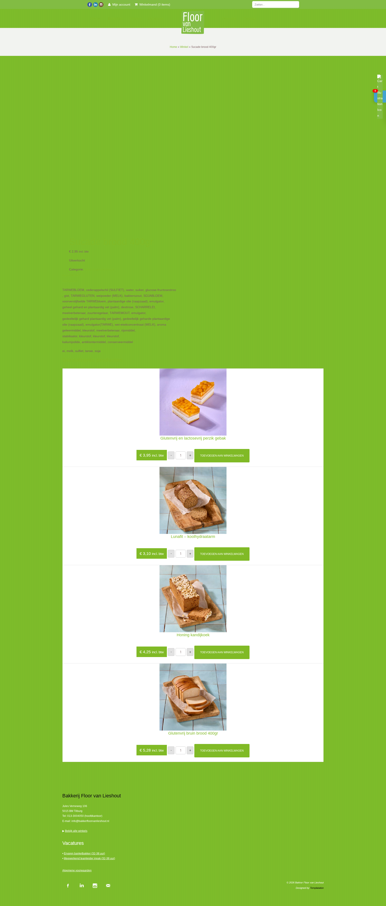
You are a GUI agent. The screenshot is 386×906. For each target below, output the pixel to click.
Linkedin (81, 885)
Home (95, 19)
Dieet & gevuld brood (99, 269)
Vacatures (156, 19)
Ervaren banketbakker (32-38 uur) (84, 853)
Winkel (184, 46)
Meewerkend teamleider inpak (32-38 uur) (89, 858)
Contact (249, 19)
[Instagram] (101, 4)
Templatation (317, 888)
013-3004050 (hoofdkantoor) (84, 816)
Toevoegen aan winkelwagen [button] (222, 455)
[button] (380, 97)
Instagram (94, 885)
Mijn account (120, 4)
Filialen (135, 19)
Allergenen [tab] (70, 281)
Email (108, 885)
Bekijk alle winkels (76, 830)
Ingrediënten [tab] (71, 275)
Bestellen (115, 19)
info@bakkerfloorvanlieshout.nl (90, 821)
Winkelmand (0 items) (154, 4)
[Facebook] (89, 4)
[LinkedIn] (95, 4)
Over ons (229, 19)
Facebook (67, 885)
